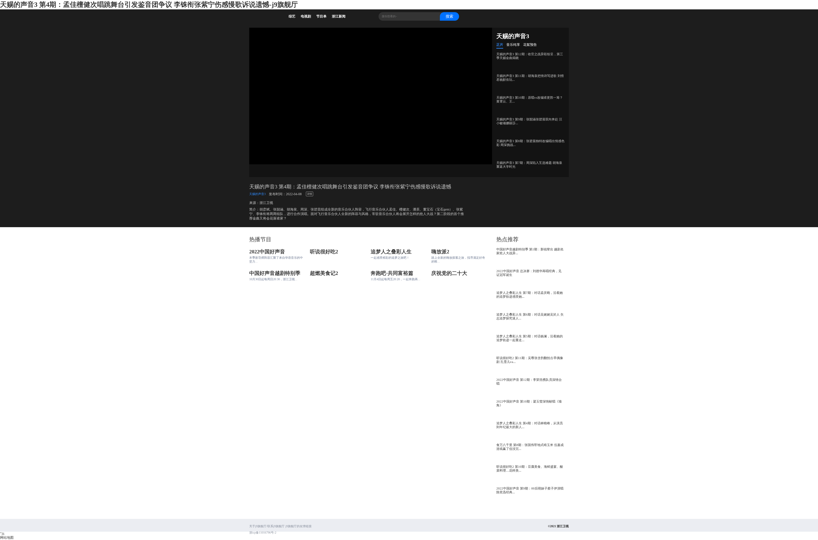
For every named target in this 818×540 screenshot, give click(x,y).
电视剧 (306, 16)
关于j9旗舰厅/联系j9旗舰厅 (267, 526)
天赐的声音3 (257, 194)
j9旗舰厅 (266, 17)
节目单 (321, 16)
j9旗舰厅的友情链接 (298, 526)
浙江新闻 (339, 16)
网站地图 (7, 537)
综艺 (292, 16)
